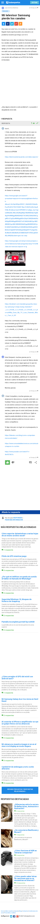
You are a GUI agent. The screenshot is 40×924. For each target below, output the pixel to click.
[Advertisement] (20, 84)
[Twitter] (11, 916)
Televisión (5, 11)
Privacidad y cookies (10, 913)
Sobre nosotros (9, 911)
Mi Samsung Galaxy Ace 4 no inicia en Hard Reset (20, 700)
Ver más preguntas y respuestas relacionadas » (20, 790)
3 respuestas (9, 570)
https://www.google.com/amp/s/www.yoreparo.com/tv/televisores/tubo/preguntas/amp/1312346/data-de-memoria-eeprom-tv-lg (21, 244)
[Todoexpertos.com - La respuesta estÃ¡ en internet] (13, 2)
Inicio (2, 911)
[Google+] (17, 916)
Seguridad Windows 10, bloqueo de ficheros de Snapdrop (16, 600)
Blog (20, 911)
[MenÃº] (2, 2)
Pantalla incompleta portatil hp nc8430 (18, 622)
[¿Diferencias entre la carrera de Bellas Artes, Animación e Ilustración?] (20, 815)
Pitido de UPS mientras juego (14, 556)
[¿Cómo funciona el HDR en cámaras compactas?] (20, 861)
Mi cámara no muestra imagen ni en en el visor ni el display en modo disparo (19, 745)
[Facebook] (14, 916)
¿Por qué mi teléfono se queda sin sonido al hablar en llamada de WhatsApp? (19, 578)
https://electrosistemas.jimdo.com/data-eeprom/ (21, 157)
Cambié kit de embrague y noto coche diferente (18, 768)
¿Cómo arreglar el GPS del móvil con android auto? (17, 677)
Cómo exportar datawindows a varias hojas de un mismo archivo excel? (20, 534)
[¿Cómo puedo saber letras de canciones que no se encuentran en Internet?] (20, 888)
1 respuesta (8, 550)
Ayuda (16, 911)
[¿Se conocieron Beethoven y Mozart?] (20, 838)
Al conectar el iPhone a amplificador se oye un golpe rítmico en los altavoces (20, 723)
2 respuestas (9, 593)
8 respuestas (9, 783)
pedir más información (14, 520)
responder (17, 518)
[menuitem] (8, 24)
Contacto (25, 911)
